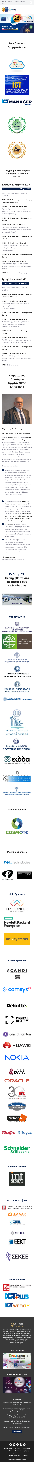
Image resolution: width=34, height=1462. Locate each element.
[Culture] (17, 657)
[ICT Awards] (17, 125)
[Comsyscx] (17, 990)
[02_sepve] (17, 1233)
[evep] (17, 791)
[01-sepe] (17, 1222)
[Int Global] (17, 1178)
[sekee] (17, 1256)
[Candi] (17, 972)
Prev (5, 409)
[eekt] (17, 1242)
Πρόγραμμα (18, 1450)
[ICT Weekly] (17, 1305)
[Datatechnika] (17, 1106)
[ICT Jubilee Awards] (17, 150)
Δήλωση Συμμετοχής (14, 1455)
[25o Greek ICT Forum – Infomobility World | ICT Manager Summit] (9, 9)
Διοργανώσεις (15, 1453)
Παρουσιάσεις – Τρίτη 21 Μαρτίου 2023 (15, 283)
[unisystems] (17, 939)
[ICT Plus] (17, 1296)
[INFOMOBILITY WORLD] (17, 64)
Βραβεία (23, 1453)
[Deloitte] (17, 1005)
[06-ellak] (17, 1214)
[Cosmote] (17, 826)
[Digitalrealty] (17, 1019)
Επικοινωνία (17, 1431)
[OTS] (17, 1092)
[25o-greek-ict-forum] (17, 85)
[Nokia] (17, 1057)
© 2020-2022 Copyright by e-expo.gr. (17, 1459)
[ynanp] (17, 720)
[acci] (17, 776)
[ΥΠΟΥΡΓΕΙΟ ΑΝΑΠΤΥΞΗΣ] (17, 627)
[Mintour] (17, 744)
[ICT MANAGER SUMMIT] (17, 102)
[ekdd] (17, 760)
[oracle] (17, 1080)
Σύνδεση (25, 1455)
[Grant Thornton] (17, 1034)
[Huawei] (17, 1045)
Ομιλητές (26, 1450)
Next (29, 409)
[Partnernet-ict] (17, 1118)
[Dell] (17, 862)
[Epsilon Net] (17, 906)
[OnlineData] (17, 1071)
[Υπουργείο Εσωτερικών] (17, 671)
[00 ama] (17, 1287)
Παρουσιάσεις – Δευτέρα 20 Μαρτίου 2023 (16, 189)
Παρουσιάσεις (26, 1448)
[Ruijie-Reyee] (17, 1132)
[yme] (17, 698)
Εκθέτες (10, 1450)
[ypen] (17, 641)
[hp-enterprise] (17, 922)
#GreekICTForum (8, 1448)
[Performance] (17, 875)
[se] (17, 1149)
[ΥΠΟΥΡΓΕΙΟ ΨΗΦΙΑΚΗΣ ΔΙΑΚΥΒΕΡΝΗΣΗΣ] (17, 686)
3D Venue (17, 1448)
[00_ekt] (17, 1207)
